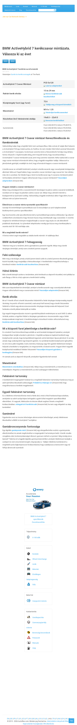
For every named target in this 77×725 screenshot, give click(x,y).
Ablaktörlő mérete (10, 10)
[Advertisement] (18, 31)
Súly (34, 584)
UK (66, 719)
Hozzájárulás (38, 724)
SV (40, 719)
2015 (5, 61)
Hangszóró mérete (39, 601)
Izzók (17, 6)
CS (44, 719)
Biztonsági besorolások (41, 633)
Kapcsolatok (27, 724)
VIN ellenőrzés (48, 724)
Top (71, 721)
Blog (20, 10)
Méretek (35, 569)
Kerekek (25, 6)
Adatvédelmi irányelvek (55, 721)
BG (34, 719)
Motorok (34, 6)
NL (37, 719)
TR (53, 719)
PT (27, 719)
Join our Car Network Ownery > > (14, 17)
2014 (12, 61)
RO (30, 719)
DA (63, 719)
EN (8, 719)
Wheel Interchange (39, 559)
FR (14, 719)
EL (47, 719)
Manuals (35, 643)
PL (20, 719)
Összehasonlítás (31, 10)
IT (17, 719)
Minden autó (8, 6)
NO (59, 719)
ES (24, 719)
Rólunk (67, 721)
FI (56, 719)
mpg (34, 648)
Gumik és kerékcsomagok (20, 74)
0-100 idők (44, 6)
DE (11, 719)
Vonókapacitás (55, 6)
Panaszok (36, 638)
